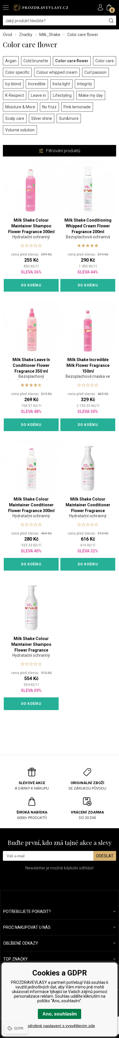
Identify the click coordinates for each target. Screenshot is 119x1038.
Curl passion (95, 72)
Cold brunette (35, 60)
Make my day (91, 95)
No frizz (49, 107)
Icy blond (13, 84)
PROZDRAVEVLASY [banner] (40, 8)
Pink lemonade (77, 107)
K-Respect (14, 95)
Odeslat (105, 856)
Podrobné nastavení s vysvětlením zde (59, 1025)
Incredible (37, 84)
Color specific (17, 72)
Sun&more (69, 118)
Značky (25, 34)
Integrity (84, 84)
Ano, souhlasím (59, 1013)
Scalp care (14, 118)
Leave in (38, 95)
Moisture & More (20, 107)
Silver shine (41, 118)
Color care (104, 60)
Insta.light (61, 84)
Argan (10, 60)
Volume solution (20, 130)
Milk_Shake (49, 34)
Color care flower (71, 60)
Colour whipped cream (56, 72)
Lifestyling (62, 95)
